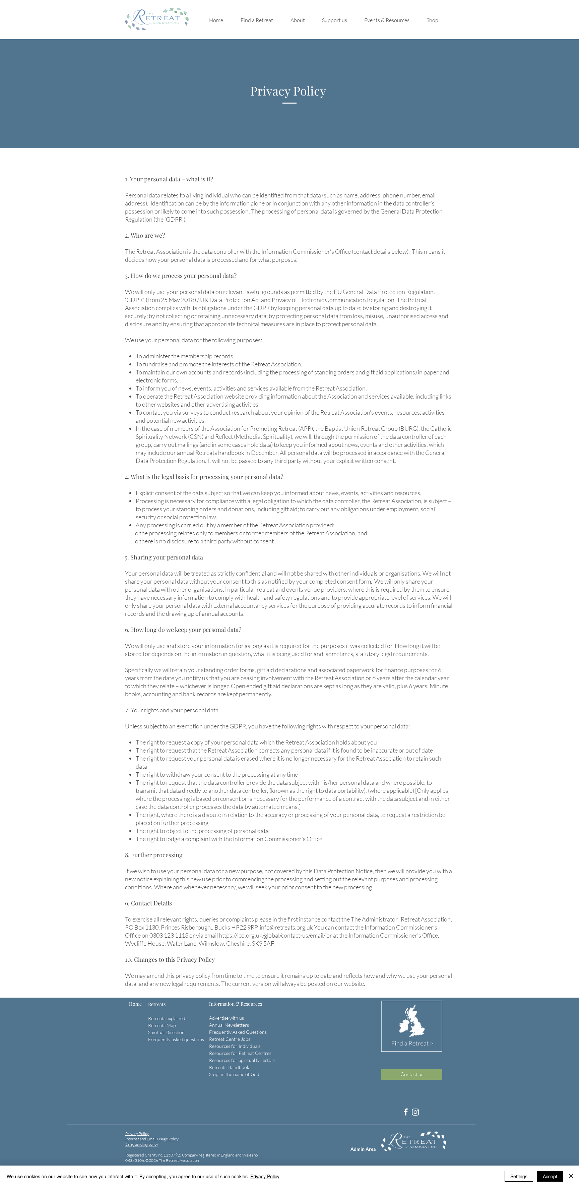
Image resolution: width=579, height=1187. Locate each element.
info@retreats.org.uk (286, 927)
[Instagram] (415, 1112)
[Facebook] (405, 1112)
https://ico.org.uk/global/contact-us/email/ (272, 935)
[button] (262, 20)
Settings (518, 1176)
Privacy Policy (264, 1176)
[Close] (571, 1176)
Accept (550, 1176)
